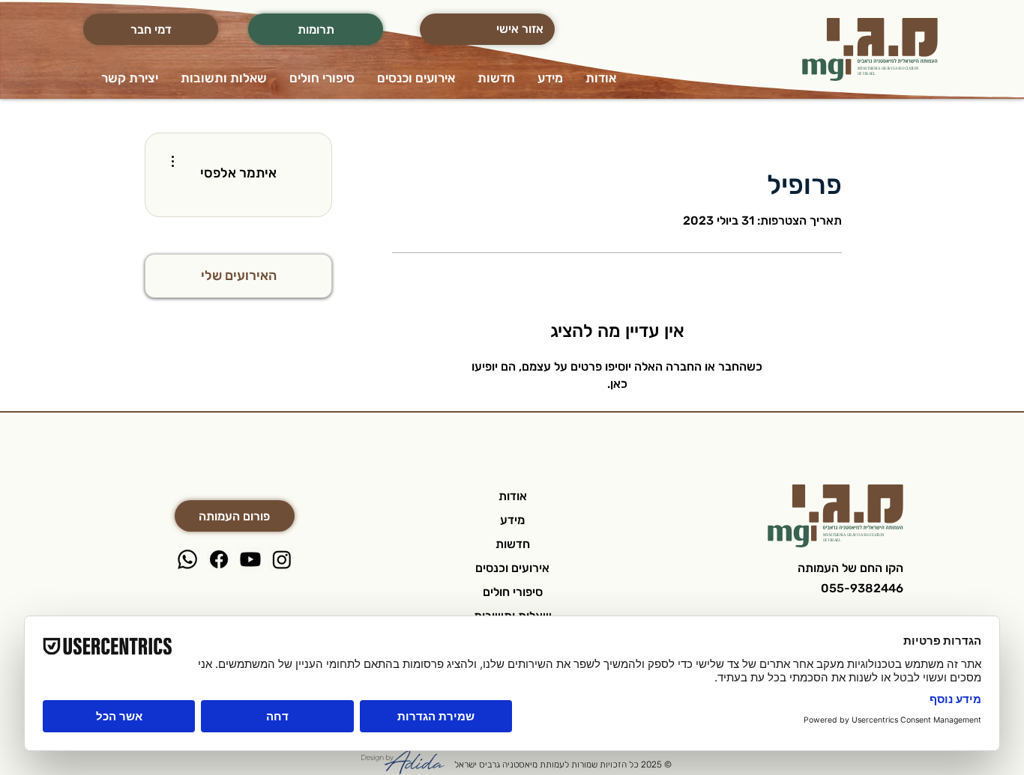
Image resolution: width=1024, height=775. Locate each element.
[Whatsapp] (187, 559)
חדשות (513, 544)
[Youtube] (250, 559)
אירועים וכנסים (512, 568)
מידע (512, 520)
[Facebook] (219, 559)
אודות (513, 496)
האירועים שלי (239, 275)
